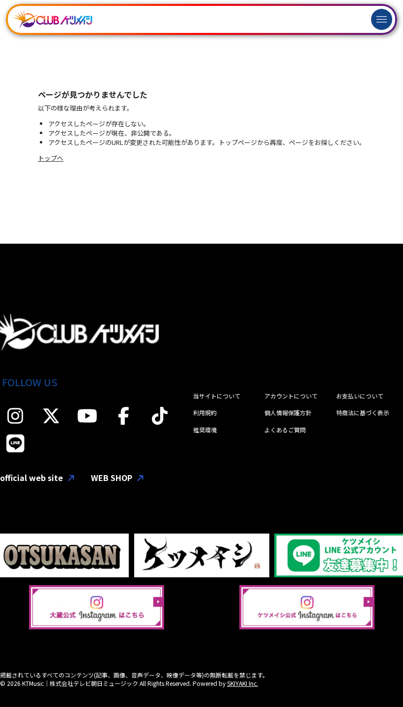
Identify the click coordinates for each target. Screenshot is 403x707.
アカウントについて (290, 396)
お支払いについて (359, 396)
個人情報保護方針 (288, 412)
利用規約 (205, 412)
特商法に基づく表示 (362, 412)
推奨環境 (205, 429)
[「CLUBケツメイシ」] (52, 19)
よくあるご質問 (285, 429)
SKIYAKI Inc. (242, 683)
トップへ (50, 158)
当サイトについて (216, 396)
